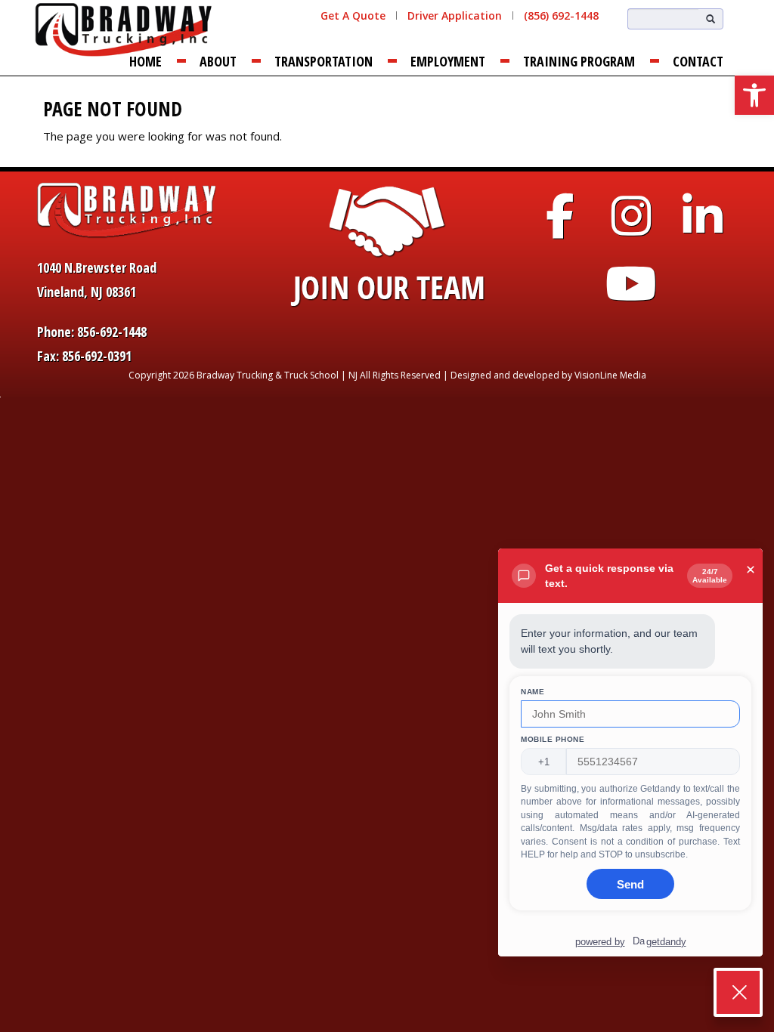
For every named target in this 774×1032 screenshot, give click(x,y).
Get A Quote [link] (352, 15)
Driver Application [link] (454, 15)
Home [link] (145, 61)
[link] (754, 95)
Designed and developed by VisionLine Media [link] (548, 375)
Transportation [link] (323, 61)
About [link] (218, 61)
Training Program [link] (579, 61)
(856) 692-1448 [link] (561, 15)
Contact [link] (698, 61)
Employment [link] (447, 61)
